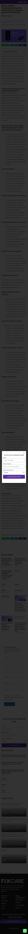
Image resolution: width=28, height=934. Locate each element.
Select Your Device (8, 470)
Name (4, 457)
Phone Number (7, 464)
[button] (23, 453)
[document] (14, 467)
